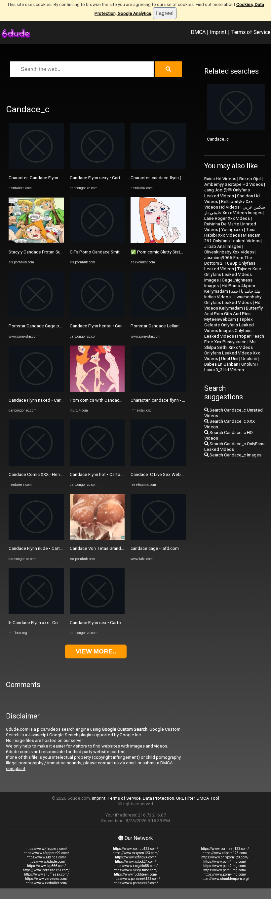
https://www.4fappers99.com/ (46, 853)
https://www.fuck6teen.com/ (135, 874)
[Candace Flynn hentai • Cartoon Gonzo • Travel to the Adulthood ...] (97, 316)
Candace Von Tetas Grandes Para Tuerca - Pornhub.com (125, 548)
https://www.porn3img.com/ (224, 870)
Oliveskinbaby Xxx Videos (229, 252)
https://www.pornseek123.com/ (135, 879)
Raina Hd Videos (220, 179)
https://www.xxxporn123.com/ (136, 853)
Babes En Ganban (221, 364)
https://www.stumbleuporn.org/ (225, 879)
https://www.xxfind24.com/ (135, 857)
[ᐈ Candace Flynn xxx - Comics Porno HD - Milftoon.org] (36, 613)
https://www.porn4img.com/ (225, 874)
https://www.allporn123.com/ (225, 853)
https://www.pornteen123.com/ (225, 849)
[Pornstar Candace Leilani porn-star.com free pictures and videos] (158, 316)
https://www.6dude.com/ (46, 861)
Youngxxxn (232, 229)
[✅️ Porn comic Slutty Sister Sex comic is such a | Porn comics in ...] (158, 242)
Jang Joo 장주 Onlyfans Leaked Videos (227, 193)
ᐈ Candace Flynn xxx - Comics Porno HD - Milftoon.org (61, 622)
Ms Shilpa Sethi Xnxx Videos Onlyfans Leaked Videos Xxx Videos (232, 350)
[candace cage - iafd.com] (158, 538)
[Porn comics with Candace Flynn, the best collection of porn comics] (97, 390)
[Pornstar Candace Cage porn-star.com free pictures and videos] (36, 316)
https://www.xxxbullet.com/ (46, 883)
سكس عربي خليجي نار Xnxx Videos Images (234, 210)
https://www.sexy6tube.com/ (135, 870)
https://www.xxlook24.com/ (135, 861)
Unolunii (249, 358)
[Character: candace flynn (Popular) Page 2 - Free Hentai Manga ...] (158, 168)
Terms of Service (250, 32)
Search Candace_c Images (235, 455)
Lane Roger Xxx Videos (227, 218)
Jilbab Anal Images (222, 246)
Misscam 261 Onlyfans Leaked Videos (232, 238)
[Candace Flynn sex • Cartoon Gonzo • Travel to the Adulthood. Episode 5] (97, 613)
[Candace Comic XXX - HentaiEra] (36, 464)
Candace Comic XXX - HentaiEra (40, 474)
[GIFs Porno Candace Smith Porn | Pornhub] (97, 242)
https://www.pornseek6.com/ (135, 883)
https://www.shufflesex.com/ (46, 874)
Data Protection (158, 798)
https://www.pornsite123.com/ (46, 870)
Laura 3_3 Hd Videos (224, 370)
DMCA (198, 32)
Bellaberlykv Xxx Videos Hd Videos (228, 204)
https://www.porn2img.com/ (224, 866)
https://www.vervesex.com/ (46, 879)
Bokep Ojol (250, 179)
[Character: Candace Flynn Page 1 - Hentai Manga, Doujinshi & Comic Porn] (36, 168)
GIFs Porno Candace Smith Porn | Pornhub (111, 252)
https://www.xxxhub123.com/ (135, 849)
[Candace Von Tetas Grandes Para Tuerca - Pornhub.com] (97, 538)
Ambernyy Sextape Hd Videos (233, 184)
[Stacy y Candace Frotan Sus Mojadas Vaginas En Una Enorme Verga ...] (36, 242)
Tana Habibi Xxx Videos (229, 232)
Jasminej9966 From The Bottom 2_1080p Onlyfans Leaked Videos (229, 263)
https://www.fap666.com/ (46, 866)
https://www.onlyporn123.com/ (225, 857)
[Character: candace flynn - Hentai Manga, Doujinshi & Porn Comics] (158, 390)
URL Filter (185, 798)
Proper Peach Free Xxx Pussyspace (234, 339)
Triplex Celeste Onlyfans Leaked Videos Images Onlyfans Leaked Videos (229, 327)
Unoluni (248, 364)
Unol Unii (229, 358)
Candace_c (218, 139)
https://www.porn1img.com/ (224, 861)
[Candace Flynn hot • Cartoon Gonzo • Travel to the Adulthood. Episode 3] (97, 464)
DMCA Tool (208, 798)
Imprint (218, 32)
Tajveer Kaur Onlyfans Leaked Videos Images (232, 274)
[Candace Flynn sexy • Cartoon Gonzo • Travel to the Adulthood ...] (97, 168)
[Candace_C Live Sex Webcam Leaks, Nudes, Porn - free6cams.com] (158, 464)
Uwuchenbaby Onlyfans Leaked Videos (232, 299)
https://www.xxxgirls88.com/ (135, 866)
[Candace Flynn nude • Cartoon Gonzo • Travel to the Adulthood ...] (36, 538)
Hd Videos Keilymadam (232, 305)
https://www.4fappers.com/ (46, 849)
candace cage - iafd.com (155, 548)
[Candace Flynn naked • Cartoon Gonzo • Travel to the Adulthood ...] (36, 390)
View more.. (96, 651)
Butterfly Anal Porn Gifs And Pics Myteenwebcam (233, 313)
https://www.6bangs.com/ (46, 857)
